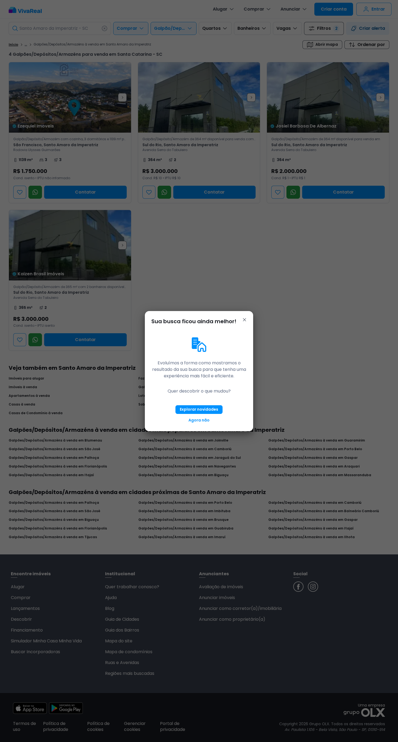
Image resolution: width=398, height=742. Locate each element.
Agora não (199, 420)
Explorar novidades (199, 409)
